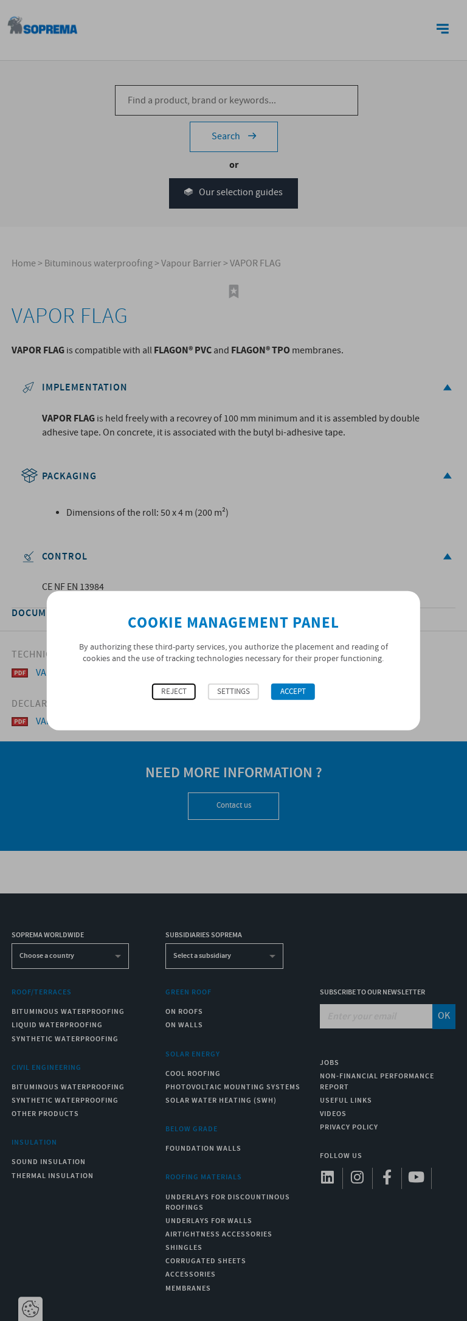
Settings (233, 691)
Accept (293, 691)
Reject (174, 691)
